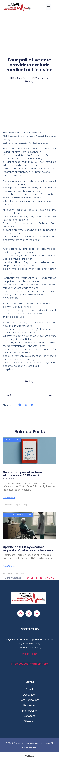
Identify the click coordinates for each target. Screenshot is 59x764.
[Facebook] (20, 613)
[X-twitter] (28, 613)
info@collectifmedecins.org (29, 663)
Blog (31, 81)
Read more (9, 497)
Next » (49, 578)
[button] (48, 7)
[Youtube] (37, 613)
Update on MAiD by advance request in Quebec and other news (28, 548)
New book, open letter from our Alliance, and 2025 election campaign (25, 475)
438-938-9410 (29, 654)
